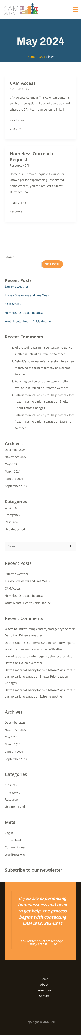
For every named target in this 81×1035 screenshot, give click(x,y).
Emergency (12, 515)
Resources (44, 990)
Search (9, 257)
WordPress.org (15, 854)
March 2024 (12, 471)
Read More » (18, 120)
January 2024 (14, 479)
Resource (16, 165)
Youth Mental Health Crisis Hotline (28, 321)
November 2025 (15, 457)
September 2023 (16, 486)
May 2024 (11, 464)
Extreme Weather (16, 286)
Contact (44, 996)
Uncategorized (15, 529)
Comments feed (15, 847)
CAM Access (23, 83)
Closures (15, 89)
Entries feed (13, 840)
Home (44, 979)
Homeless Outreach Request (31, 156)
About (44, 985)
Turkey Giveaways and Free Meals (27, 295)
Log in (9, 833)
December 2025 (15, 450)
